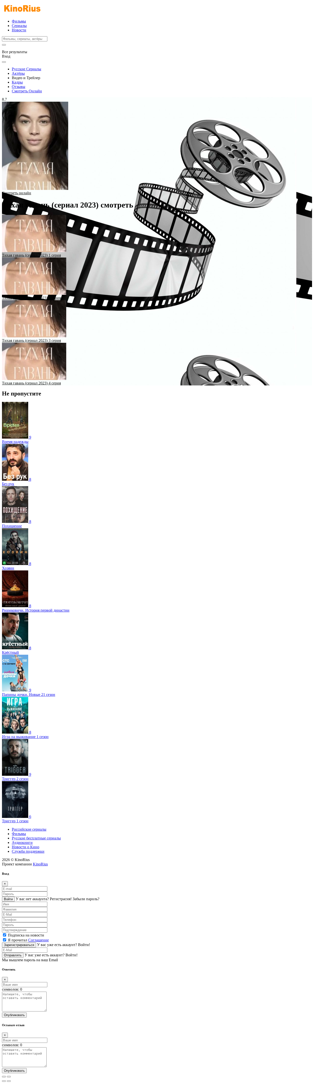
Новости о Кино (25, 847)
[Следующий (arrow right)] (9, 1081)
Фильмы (19, 21)
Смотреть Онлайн (27, 91)
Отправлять (13, 955)
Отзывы (18, 87)
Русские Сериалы (26, 69)
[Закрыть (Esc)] (4, 1076)
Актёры (18, 73)
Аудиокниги (22, 842)
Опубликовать (14, 1015)
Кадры (17, 82)
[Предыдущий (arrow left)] (4, 1081)
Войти (8, 899)
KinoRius (40, 864)
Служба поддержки (28, 851)
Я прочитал (28, 940)
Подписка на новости (26, 935)
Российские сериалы (29, 829)
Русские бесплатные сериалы (36, 838)
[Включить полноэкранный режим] (9, 1076)
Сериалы (19, 26)
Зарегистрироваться (19, 945)
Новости (19, 30)
